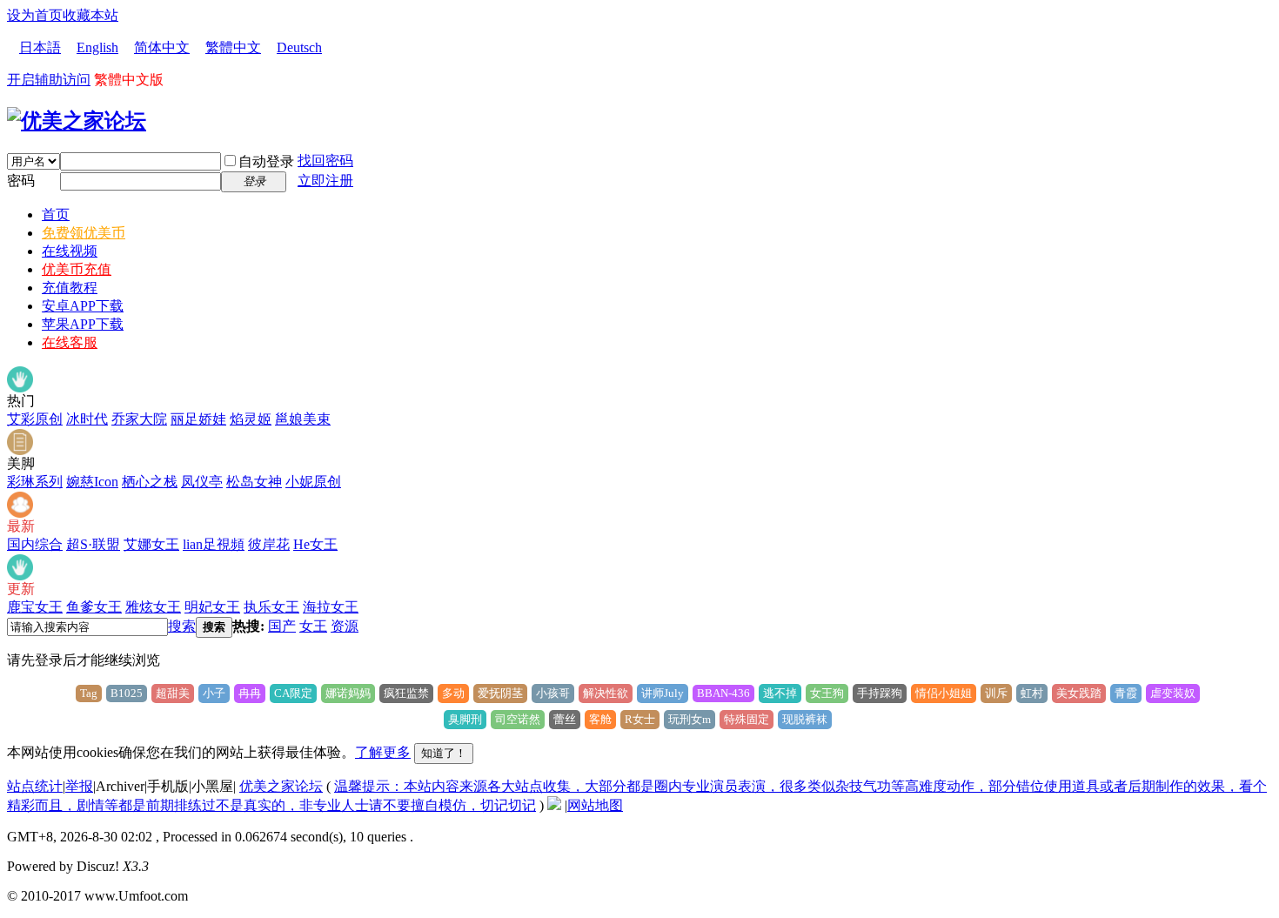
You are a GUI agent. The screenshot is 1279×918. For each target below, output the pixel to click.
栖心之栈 (149, 481)
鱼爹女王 (94, 607)
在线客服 (69, 342)
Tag (88, 693)
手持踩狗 (879, 693)
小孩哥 (553, 693)
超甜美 (173, 693)
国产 (282, 626)
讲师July (662, 693)
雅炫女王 (153, 607)
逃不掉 (780, 693)
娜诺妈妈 (348, 693)
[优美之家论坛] (76, 121)
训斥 (996, 693)
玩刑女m (689, 719)
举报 (79, 786)
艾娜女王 (151, 544)
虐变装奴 (1172, 693)
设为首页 (35, 15)
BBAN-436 (723, 693)
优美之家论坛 (281, 786)
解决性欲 (605, 693)
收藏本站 (90, 15)
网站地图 (595, 805)
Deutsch (299, 47)
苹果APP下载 (83, 324)
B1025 (126, 693)
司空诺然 (517, 719)
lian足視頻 (213, 544)
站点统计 (35, 786)
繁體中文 (233, 47)
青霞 (1126, 693)
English (97, 47)
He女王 (315, 544)
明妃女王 (212, 607)
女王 (313, 626)
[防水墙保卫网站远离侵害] (554, 805)
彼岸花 (269, 544)
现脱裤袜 (804, 719)
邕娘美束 (303, 419)
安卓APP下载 (83, 305)
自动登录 (266, 161)
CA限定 (293, 693)
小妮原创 (313, 481)
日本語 (40, 47)
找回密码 (325, 160)
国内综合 (35, 544)
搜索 (182, 626)
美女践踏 (1079, 693)
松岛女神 (254, 481)
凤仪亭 (202, 481)
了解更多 (383, 752)
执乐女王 (271, 607)
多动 (453, 693)
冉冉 (249, 693)
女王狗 (827, 693)
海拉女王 (330, 607)
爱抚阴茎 (500, 693)
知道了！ (443, 753)
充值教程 (69, 287)
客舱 (600, 719)
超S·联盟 (93, 544)
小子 (214, 693)
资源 (344, 626)
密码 (21, 180)
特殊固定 (746, 719)
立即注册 (325, 180)
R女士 (640, 719)
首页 (56, 214)
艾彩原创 (35, 419)
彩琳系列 (35, 481)
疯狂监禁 (406, 693)
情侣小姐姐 (943, 693)
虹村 (1032, 693)
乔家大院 (139, 419)
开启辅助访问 (48, 79)
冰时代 (87, 419)
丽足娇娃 (198, 419)
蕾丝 (564, 719)
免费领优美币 (83, 232)
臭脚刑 (465, 719)
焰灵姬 (250, 419)
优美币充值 (76, 269)
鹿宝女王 (35, 607)
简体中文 (162, 47)
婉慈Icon (92, 481)
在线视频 (69, 251)
